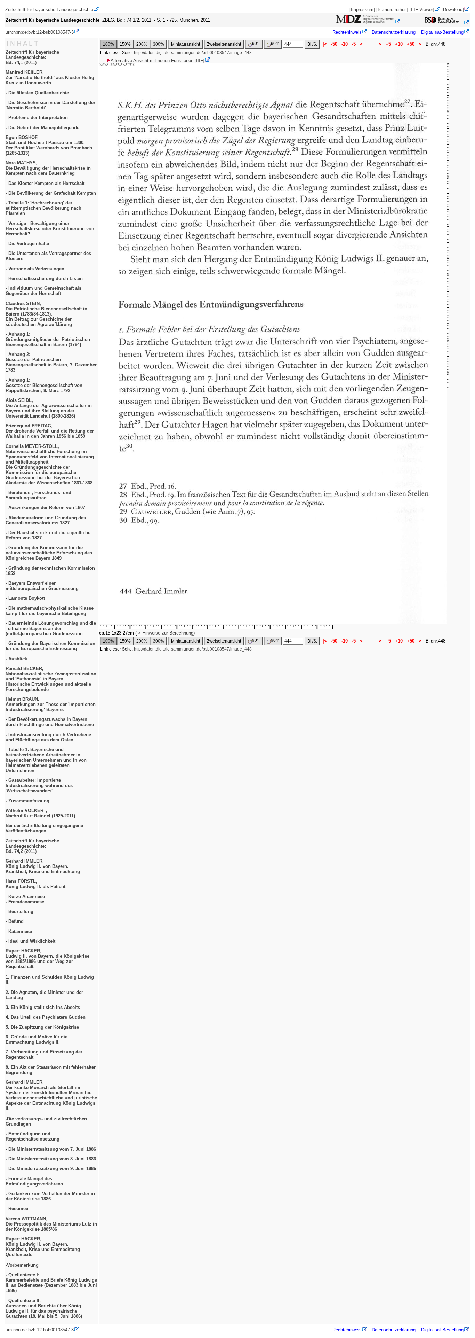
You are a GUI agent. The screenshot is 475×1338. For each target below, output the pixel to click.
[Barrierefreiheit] (392, 9)
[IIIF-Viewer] (422, 9)
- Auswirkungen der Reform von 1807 (45, 507)
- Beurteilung (19, 911)
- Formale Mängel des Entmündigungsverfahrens (34, 1181)
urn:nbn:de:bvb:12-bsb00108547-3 (40, 32)
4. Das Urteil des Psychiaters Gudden (46, 1017)
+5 (388, 44)
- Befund (15, 921)
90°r (275, 43)
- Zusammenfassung (27, 800)
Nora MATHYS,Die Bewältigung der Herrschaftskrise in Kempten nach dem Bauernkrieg (48, 168)
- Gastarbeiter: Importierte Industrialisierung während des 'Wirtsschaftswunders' (39, 785)
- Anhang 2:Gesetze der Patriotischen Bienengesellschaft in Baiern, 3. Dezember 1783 (51, 362)
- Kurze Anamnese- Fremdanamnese (25, 899)
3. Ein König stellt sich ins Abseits (43, 1007)
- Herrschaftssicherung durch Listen (44, 278)
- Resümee (17, 1208)
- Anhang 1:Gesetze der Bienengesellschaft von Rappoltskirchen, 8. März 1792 (44, 385)
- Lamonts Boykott (25, 598)
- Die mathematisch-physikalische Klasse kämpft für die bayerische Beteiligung (50, 611)
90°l (256, 43)
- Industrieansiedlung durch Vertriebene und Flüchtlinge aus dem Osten (48, 737)
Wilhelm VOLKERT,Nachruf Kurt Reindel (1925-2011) (40, 813)
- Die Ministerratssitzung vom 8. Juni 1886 (51, 1158)
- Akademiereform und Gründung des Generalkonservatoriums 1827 (46, 520)
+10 (399, 44)
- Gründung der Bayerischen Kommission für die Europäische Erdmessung (50, 646)
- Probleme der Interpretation (37, 117)
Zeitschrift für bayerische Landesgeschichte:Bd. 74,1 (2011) (32, 57)
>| (420, 44)
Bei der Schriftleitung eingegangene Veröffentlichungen (44, 828)
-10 (344, 44)
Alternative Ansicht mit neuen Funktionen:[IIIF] (157, 60)
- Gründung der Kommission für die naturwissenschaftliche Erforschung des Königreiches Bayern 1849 (49, 553)
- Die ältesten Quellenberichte (37, 92)
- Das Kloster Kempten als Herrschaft (45, 183)
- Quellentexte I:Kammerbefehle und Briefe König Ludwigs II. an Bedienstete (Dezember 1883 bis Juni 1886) (51, 1282)
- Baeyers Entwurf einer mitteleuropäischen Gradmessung (42, 586)
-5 (354, 44)
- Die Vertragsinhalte (27, 243)
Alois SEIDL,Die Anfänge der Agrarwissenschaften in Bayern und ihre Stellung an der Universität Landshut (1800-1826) (49, 408)
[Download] (453, 9)
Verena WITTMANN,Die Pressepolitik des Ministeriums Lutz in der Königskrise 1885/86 (51, 1224)
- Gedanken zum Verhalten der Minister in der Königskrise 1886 (50, 1196)
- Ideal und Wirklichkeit (30, 941)
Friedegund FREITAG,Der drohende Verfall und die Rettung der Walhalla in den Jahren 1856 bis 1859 (50, 431)
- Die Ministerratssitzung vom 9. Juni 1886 (51, 1168)
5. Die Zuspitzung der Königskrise (42, 1027)
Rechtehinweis (347, 32)
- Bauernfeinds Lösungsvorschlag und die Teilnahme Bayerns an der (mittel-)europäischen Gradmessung (51, 628)
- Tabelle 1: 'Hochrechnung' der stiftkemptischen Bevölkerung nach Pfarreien (43, 208)
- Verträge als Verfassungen (35, 268)
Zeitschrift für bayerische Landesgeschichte (49, 9)
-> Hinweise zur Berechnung (165, 633)
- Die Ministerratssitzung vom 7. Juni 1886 (51, 1149)
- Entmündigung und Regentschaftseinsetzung (32, 1136)
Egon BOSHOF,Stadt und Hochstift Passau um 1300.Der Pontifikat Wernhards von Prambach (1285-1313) (49, 145)
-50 (334, 44)
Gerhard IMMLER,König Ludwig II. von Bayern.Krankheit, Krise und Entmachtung (43, 866)
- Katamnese (19, 931)
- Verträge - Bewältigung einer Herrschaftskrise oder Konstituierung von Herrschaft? (50, 228)
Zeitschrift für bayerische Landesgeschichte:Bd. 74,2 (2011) (32, 846)
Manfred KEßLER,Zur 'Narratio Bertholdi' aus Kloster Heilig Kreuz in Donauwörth (50, 77)
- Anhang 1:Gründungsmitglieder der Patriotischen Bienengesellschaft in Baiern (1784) (48, 339)
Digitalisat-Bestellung (442, 32)
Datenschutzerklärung (394, 32)
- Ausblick (16, 658)
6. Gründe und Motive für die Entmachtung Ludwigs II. (36, 1039)
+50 (410, 44)
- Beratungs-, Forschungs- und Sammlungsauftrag (38, 495)
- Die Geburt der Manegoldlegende (42, 127)
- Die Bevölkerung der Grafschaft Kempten (51, 193)
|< (324, 44)
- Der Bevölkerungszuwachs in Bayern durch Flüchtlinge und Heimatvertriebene (50, 722)
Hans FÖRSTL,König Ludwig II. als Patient (35, 884)
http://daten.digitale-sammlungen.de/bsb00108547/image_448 (193, 52)
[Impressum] (362, 9)
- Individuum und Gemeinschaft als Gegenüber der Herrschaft (43, 291)
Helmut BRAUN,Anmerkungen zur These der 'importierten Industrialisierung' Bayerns (51, 704)
